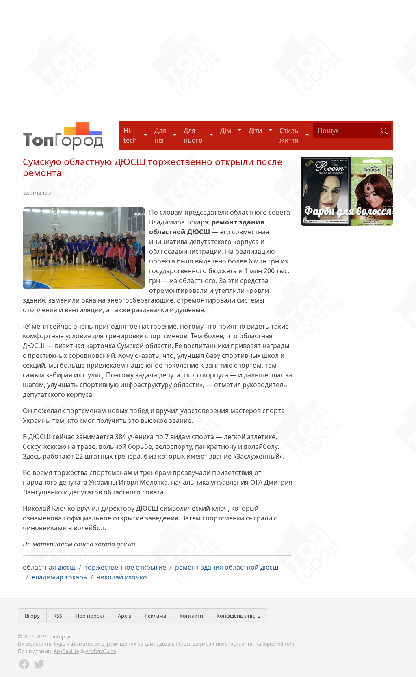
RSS (57, 615)
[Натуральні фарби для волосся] (347, 190)
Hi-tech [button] (130, 135)
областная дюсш (49, 567)
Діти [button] (255, 130)
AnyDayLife (66, 651)
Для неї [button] (160, 135)
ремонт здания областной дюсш (226, 567)
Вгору (32, 615)
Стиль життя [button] (289, 135)
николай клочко (121, 577)
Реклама (155, 615)
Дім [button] (225, 130)
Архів (124, 615)
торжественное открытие (125, 567)
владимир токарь (59, 577)
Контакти (191, 615)
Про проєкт (90, 615)
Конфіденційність (238, 615)
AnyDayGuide (100, 651)
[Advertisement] (208, 57)
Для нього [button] (193, 135)
